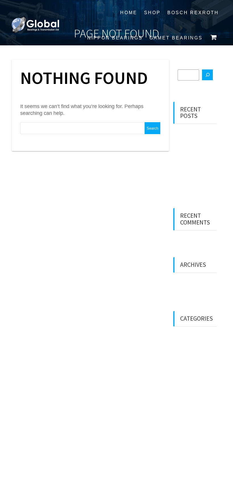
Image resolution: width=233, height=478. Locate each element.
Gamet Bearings (176, 37)
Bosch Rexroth (193, 12)
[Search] (207, 74)
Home (128, 12)
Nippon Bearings (115, 37)
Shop (152, 12)
